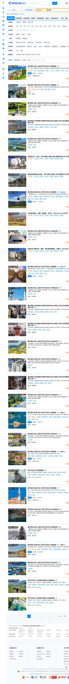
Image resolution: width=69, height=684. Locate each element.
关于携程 (66, 651)
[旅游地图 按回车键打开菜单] (3, 48)
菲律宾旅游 (30, 630)
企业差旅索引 (13, 659)
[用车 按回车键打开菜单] (3, 34)
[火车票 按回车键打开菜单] (3, 16)
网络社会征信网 (36, 677)
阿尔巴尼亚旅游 (14, 14)
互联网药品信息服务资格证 (41, 671)
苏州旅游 (49, 636)
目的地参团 (26, 18)
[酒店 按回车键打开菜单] (3, 8)
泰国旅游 (49, 634)
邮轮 (66, 18)
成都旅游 (58, 636)
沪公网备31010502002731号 (27, 671)
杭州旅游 (39, 636)
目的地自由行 (54, 18)
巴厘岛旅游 (40, 634)
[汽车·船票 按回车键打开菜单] (3, 29)
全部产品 (39, 10)
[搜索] (54, 3)
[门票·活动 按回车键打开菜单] (3, 25)
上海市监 (27, 677)
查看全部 (43, 626)
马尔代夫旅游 (22, 634)
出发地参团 (18, 18)
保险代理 (48, 654)
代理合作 (39, 656)
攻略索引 (21, 651)
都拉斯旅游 (11, 18)
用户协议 (66, 656)
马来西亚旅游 (22, 630)
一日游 (62, 18)
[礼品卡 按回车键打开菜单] (3, 59)
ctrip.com (36, 669)
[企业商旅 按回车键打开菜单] (3, 69)
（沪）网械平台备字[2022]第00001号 (58, 671)
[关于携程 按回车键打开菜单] (3, 78)
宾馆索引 (12, 651)
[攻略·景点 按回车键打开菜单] (3, 44)
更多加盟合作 (40, 659)
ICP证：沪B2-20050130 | (55, 669)
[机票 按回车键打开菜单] (3, 12)
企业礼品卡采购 (40, 654)
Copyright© (25, 669)
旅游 (8, 14)
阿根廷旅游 (40, 632)
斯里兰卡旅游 (40, 630)
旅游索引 (38, 626)
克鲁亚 (30, 628)
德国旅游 (30, 632)
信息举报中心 (43, 677)
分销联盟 (39, 651)
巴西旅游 (21, 632)
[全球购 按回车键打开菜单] (3, 54)
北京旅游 (21, 636)
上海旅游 (30, 636)
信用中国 (62, 677)
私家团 (33, 18)
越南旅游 (49, 630)
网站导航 (21, 654)
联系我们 (66, 654)
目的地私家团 (40, 18)
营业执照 (66, 659)
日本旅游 (58, 634)
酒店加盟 (48, 656)
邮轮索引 (21, 656)
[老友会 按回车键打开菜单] (3, 73)
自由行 (47, 18)
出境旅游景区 (32, 626)
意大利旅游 (58, 630)
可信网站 (53, 677)
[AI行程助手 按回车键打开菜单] (3, 40)
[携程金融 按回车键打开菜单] (3, 63)
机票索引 (12, 654)
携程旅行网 (17, 3)
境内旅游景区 (26, 626)
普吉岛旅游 (30, 634)
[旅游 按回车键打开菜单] (3, 21)
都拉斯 (21, 628)
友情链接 (48, 651)
